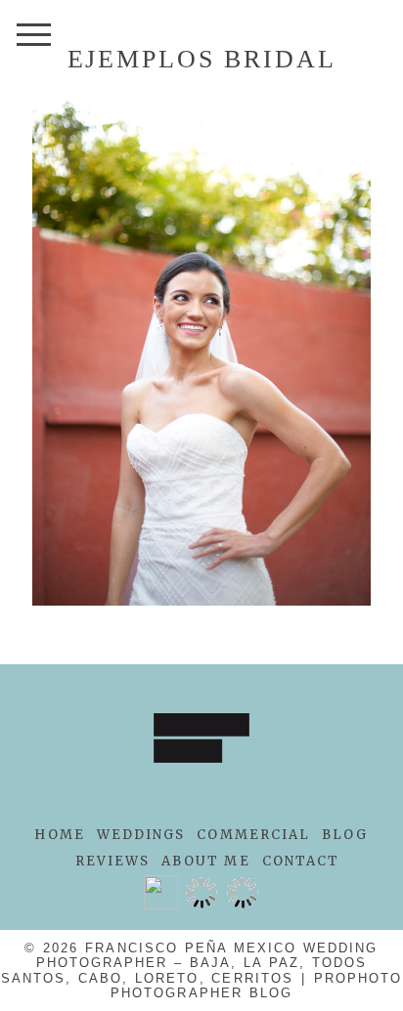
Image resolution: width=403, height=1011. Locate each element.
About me (205, 861)
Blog (345, 834)
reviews (113, 861)
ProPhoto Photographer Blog (256, 986)
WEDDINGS (141, 834)
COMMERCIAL (253, 834)
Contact (301, 861)
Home (59, 834)
